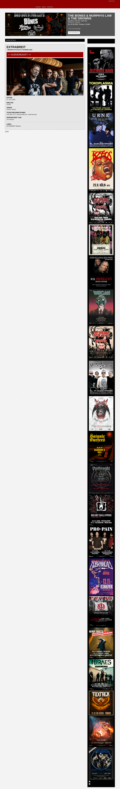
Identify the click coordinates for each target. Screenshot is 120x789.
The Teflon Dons (75, 29)
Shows (38, 7)
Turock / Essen (74, 22)
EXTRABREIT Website (14, 126)
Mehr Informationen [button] (74, 32)
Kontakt (50, 7)
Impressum (111, 1)
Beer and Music (17, 4)
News (44, 7)
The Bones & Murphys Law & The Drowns (90, 17)
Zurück (7, 131)
